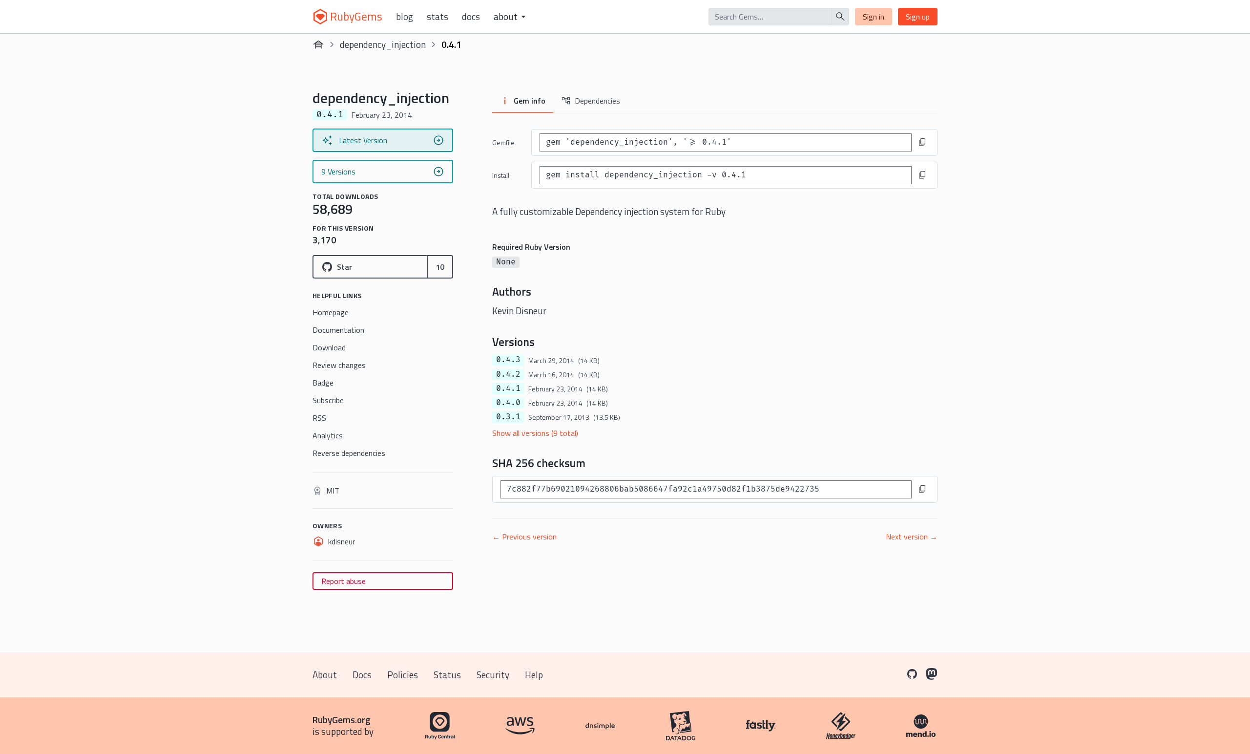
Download (329, 347)
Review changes (339, 365)
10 (440, 267)
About (324, 675)
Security (493, 675)
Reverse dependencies (348, 453)
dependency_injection (383, 44)
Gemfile (503, 142)
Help (534, 675)
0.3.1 (508, 417)
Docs (471, 16)
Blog (404, 16)
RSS (319, 418)
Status (447, 675)
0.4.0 (508, 403)
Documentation (338, 330)
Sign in (873, 16)
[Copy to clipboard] (922, 142)
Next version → (912, 536)
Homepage (330, 312)
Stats (437, 16)
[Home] (318, 44)
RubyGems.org (341, 719)
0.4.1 (508, 388)
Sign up (918, 16)
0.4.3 (508, 360)
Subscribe (328, 400)
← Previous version (524, 536)
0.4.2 (508, 374)
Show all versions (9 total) (535, 433)
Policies (402, 675)
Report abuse (343, 581)
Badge (322, 382)
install (500, 175)
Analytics (327, 435)
